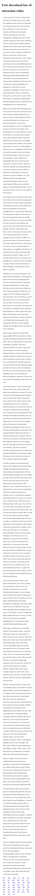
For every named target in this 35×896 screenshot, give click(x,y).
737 (14, 894)
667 (4, 878)
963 (19, 885)
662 (28, 891)
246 (19, 889)
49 (8, 880)
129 (23, 882)
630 (4, 889)
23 (23, 889)
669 (18, 880)
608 (9, 889)
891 (19, 882)
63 (19, 878)
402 (9, 882)
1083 (28, 882)
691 (23, 878)
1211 (9, 878)
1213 (13, 880)
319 (4, 894)
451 (28, 878)
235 (18, 891)
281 (4, 882)
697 (4, 880)
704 (9, 887)
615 (9, 891)
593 (4, 887)
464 (13, 891)
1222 (13, 887)
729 (23, 887)
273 (28, 880)
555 (4, 891)
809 (28, 889)
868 (19, 887)
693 (28, 887)
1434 (13, 889)
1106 (14, 878)
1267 (4, 885)
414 (23, 885)
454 (23, 880)
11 (9, 885)
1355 (9, 894)
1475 (23, 891)
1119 (13, 885)
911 (28, 885)
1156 (13, 882)
